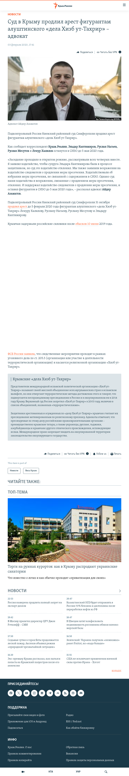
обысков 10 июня (87, 224)
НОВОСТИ (17, 591)
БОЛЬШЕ (116, 671)
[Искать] (106, 772)
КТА (51, 771)
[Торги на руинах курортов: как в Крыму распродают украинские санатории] (64, 530)
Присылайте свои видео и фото (26, 715)
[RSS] (65, 693)
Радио (69, 715)
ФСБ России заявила (21, 354)
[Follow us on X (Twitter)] (18, 693)
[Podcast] (73, 693)
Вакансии (72, 753)
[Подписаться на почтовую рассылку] (81, 693)
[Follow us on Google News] (42, 693)
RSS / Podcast (73, 721)
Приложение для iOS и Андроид (27, 721)
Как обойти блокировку (80, 728)
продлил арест (17, 206)
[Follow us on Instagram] (34, 693)
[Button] (85, 52)
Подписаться (15, 728)
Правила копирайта (20, 760)
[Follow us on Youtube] (26, 693)
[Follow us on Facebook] (11, 693)
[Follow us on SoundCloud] (57, 693)
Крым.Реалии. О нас (20, 747)
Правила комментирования (24, 753)
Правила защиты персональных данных (90, 760)
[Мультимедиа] (23, 772)
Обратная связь (75, 747)
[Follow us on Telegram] (50, 693)
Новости (14, 14)
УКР (78, 771)
